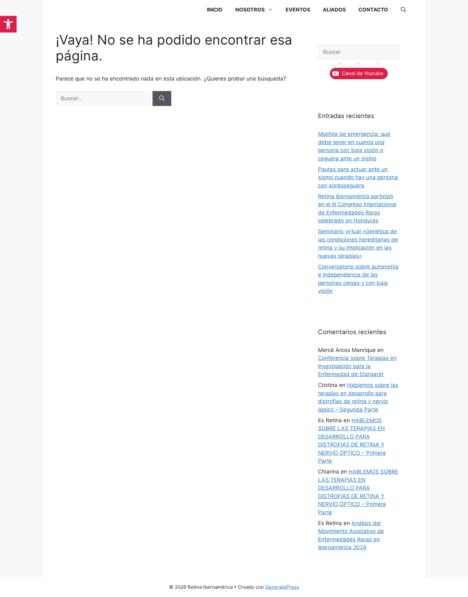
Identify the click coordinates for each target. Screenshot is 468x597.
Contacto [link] (373, 9)
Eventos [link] (298, 9)
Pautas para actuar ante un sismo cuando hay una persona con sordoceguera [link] (358, 177)
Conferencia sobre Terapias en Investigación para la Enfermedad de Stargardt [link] (357, 366)
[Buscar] (161, 98)
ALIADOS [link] (334, 9)
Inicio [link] (215, 9)
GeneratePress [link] (282, 587)
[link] (8, 24)
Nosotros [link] (250, 9)
